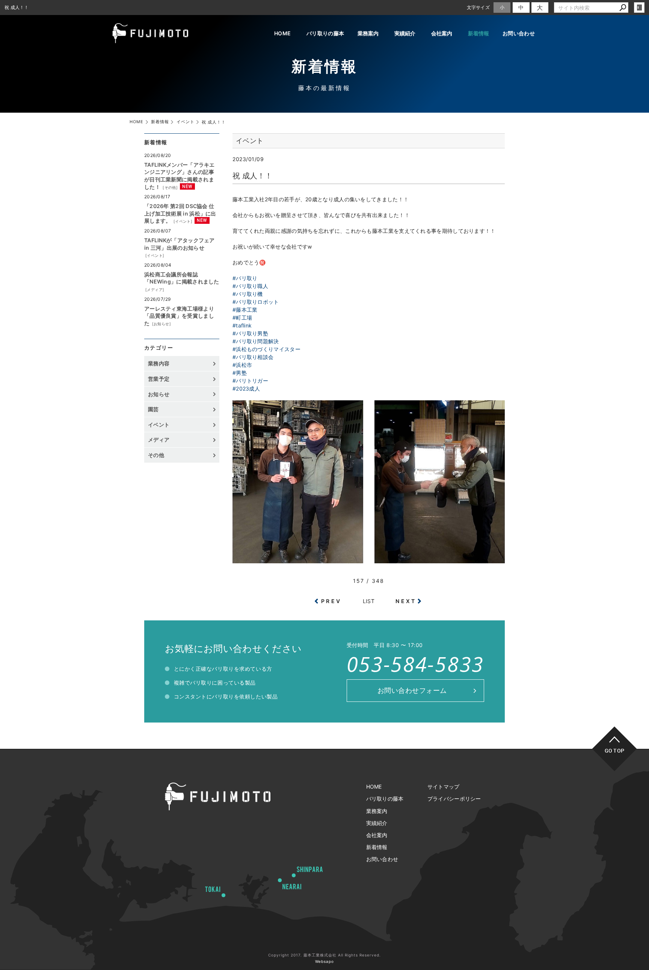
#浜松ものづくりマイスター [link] (266, 349)
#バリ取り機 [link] (247, 294)
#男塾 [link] (239, 373)
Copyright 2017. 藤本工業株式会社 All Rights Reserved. (324, 955)
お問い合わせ (519, 33)
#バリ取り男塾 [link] (250, 333)
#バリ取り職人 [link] (250, 286)
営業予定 (158, 379)
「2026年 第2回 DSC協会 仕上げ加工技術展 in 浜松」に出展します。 (180, 213)
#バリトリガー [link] (250, 380)
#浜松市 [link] (242, 365)
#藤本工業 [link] (245, 309)
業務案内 (368, 33)
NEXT (405, 601)
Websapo (324, 961)
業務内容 (158, 363)
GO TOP (615, 750)
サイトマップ (443, 786)
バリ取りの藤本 (325, 33)
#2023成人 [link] (246, 388)
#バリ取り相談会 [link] (252, 357)
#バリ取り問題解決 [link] (255, 341)
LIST (368, 601)
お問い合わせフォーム (412, 690)
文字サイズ (478, 7)
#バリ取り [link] (245, 278)
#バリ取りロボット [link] (255, 302)
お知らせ (161, 323)
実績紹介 (405, 33)
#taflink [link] (242, 325)
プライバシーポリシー (454, 798)
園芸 (153, 409)
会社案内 (442, 33)
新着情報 (478, 33)
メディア (155, 289)
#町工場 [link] (242, 317)
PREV (331, 601)
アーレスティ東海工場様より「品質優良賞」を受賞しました (179, 315)
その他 (170, 187)
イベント (183, 221)
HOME (282, 33)
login (639, 7)
